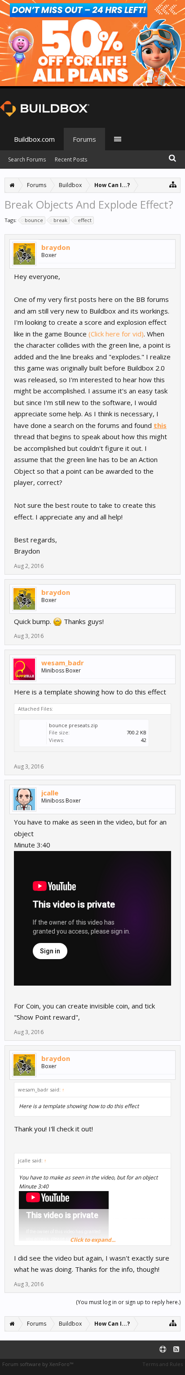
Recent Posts (71, 159)
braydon (55, 247)
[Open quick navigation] (173, 184)
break (60, 220)
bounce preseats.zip (73, 725)
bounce (34, 220)
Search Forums (27, 159)
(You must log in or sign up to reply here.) (128, 1302)
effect (85, 220)
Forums (84, 139)
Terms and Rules (162, 1364)
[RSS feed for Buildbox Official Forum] (176, 1350)
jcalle (49, 792)
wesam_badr (62, 662)
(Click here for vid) (116, 333)
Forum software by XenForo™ (37, 1364)
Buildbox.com (34, 139)
